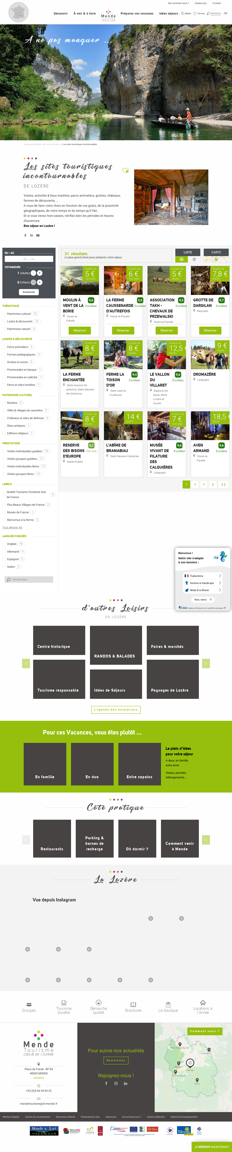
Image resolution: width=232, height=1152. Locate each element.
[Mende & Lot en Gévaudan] (44, 1131)
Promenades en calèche (24, 377)
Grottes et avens (19, 362)
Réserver (80, 330)
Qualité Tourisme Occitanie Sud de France (30, 494)
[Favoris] (199, 13)
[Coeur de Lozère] (72, 1131)
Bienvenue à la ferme (22, 519)
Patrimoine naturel (21, 329)
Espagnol (15, 559)
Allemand (15, 551)
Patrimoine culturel (22, 313)
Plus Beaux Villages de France (28, 504)
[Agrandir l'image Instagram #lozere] (39, 968)
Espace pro (201, 3)
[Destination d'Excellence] (169, 1131)
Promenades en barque (24, 369)
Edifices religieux (20, 433)
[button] (213, 13)
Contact (217, 3)
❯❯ (223, 484)
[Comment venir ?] (18, 21)
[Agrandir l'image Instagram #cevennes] (39, 937)
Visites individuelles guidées (27, 451)
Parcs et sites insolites (23, 384)
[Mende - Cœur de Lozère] (108, 15)
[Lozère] (90, 1131)
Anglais (14, 543)
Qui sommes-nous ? (178, 3)
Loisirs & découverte (23, 321)
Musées (14, 402)
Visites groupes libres (23, 474)
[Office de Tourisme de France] (199, 1131)
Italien (13, 566)
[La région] (134, 1131)
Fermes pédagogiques (23, 354)
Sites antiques (18, 425)
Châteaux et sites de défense (27, 418)
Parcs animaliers (19, 347)
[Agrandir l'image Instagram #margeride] (116, 922)
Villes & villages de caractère (27, 410)
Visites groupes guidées (25, 458)
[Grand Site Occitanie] (100, 1131)
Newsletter (116, 1060)
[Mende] (185, 1131)
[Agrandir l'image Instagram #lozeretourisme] (69, 968)
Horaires (38, 1077)
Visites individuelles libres (26, 466)
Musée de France (20, 512)
